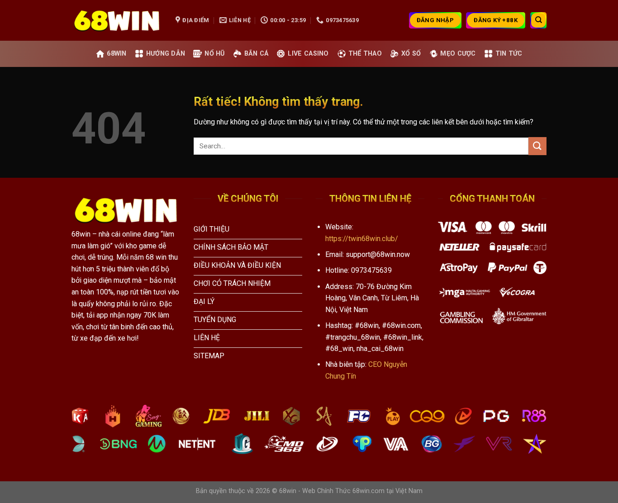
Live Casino (308, 53)
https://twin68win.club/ (361, 238)
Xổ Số (411, 53)
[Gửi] (537, 146)
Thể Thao (365, 53)
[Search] (538, 20)
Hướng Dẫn (165, 53)
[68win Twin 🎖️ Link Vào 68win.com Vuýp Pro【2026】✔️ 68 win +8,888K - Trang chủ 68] (116, 20)
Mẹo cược (457, 53)
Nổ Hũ (214, 53)
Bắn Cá (256, 53)
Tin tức (509, 53)
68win (116, 53)
